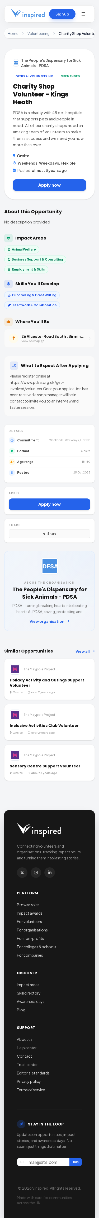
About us (24, 1039)
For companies (30, 955)
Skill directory (29, 993)
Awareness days (31, 1001)
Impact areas (28, 984)
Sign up (62, 14)
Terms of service (31, 1089)
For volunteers (29, 921)
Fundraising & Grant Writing (34, 295)
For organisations (32, 929)
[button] (83, 14)
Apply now (49, 185)
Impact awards (30, 913)
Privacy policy (29, 1081)
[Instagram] (36, 872)
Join (76, 1162)
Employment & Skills (28, 269)
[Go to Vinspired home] (28, 14)
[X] (22, 872)
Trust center (27, 1064)
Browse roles (28, 904)
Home (13, 33)
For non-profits (30, 938)
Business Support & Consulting (37, 259)
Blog (21, 1009)
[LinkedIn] (49, 872)
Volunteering (38, 33)
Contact (24, 1056)
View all (83, 651)
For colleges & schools (36, 946)
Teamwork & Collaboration (34, 305)
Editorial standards (33, 1073)
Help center (27, 1047)
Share (51, 534)
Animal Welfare (24, 249)
